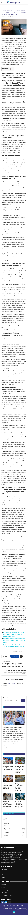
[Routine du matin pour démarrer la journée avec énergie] (20, 796)
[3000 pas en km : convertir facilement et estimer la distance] (20, 760)
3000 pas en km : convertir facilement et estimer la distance (19, 769)
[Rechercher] (23, 700)
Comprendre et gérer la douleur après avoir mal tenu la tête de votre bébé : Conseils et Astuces (14, 640)
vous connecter (11, 683)
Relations (14, 832)
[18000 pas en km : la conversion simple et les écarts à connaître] (20, 778)
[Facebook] (2, 902)
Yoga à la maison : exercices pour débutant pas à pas (7, 805)
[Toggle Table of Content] (11, 69)
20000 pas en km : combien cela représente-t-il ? (8, 768)
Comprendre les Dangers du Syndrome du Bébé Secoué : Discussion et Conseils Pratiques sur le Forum (13, 634)
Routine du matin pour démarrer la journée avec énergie (19, 805)
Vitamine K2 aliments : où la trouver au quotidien (7, 786)
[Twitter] (5, 902)
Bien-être (6, 823)
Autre (5, 818)
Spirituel (14, 835)
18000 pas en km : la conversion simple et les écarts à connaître (19, 787)
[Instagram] (9, 902)
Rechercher (6, 698)
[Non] (26, 909)
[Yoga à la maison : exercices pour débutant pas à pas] (8, 796)
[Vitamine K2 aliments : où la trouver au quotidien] (8, 778)
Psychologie (14, 829)
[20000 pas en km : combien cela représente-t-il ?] (8, 760)
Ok (14, 912)
